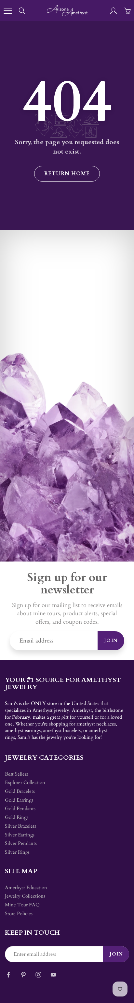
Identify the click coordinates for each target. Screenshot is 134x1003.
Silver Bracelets (20, 826)
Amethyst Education (26, 888)
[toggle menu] (7, 11)
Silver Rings (17, 852)
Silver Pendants (21, 843)
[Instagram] (38, 974)
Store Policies (19, 914)
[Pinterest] (23, 974)
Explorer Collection (25, 782)
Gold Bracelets (20, 791)
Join (111, 640)
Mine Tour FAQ (22, 905)
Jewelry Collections (25, 896)
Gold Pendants (20, 809)
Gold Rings (16, 817)
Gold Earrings (19, 800)
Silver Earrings (19, 835)
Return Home (67, 173)
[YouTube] (53, 974)
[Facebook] (8, 974)
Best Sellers (16, 774)
